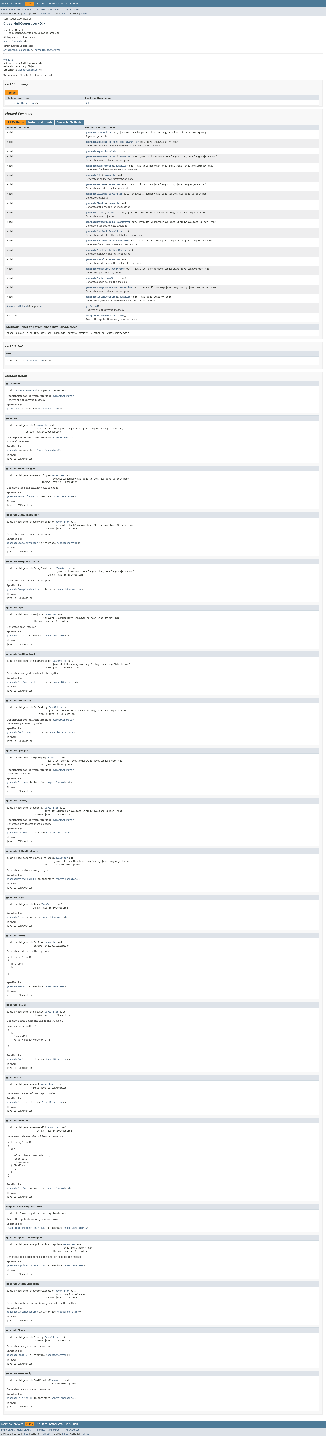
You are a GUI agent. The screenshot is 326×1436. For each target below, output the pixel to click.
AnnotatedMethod (17, 306)
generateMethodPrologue (100, 222)
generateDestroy (96, 184)
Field (25, 13)
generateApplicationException (105, 141)
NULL (88, 103)
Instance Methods (40, 122)
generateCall (94, 175)
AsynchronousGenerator (17, 50)
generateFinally (96, 203)
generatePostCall (96, 231)
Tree (44, 4)
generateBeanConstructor (101, 156)
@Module (8, 59)
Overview (6, 4)
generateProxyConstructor (102, 287)
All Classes (73, 9)
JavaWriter (104, 132)
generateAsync (94, 151)
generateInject (95, 212)
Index (68, 4)
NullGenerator (25, 103)
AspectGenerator (13, 41)
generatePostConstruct (100, 240)
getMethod (92, 306)
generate (91, 132)
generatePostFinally (98, 250)
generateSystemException (101, 296)
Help (75, 4)
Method (45, 13)
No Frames (54, 9)
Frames (41, 9)
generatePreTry (95, 278)
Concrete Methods (69, 122)
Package (18, 4)
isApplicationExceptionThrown (105, 315)
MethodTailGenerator (47, 50)
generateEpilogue (96, 193)
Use (38, 4)
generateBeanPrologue (99, 165)
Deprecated (56, 4)
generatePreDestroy (98, 268)
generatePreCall (96, 259)
